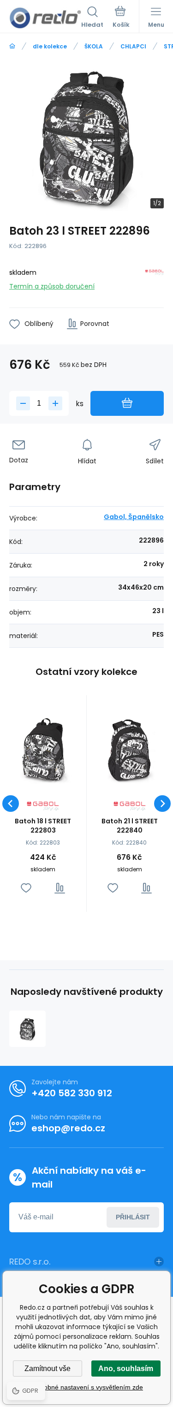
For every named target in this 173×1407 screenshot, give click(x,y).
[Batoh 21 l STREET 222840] (130, 750)
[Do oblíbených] (26, 888)
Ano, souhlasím (125, 1368)
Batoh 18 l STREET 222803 (43, 825)
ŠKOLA (93, 46)
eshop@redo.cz (68, 1128)
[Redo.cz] (12, 46)
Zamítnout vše (47, 1368)
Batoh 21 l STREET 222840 (129, 825)
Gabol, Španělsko (134, 516)
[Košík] (121, 18)
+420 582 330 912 (71, 1093)
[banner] (45, 18)
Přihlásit (133, 1217)
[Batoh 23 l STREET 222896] (27, 1029)
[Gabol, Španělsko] (154, 277)
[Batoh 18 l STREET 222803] (43, 750)
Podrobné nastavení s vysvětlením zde (86, 1387)
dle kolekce (50, 46)
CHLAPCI (133, 46)
